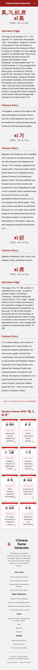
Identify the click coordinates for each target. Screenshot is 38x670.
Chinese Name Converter (19, 581)
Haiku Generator (19, 644)
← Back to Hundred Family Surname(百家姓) (19, 401)
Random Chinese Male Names (19, 602)
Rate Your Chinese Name (19, 590)
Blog (19, 624)
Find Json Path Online (19, 648)
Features (19, 632)
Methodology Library (19, 640)
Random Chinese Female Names (19, 606)
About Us (19, 628)
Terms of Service (25, 662)
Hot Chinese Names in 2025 (19, 610)
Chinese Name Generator (19, 577)
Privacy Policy (12, 662)
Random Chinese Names (19, 599)
